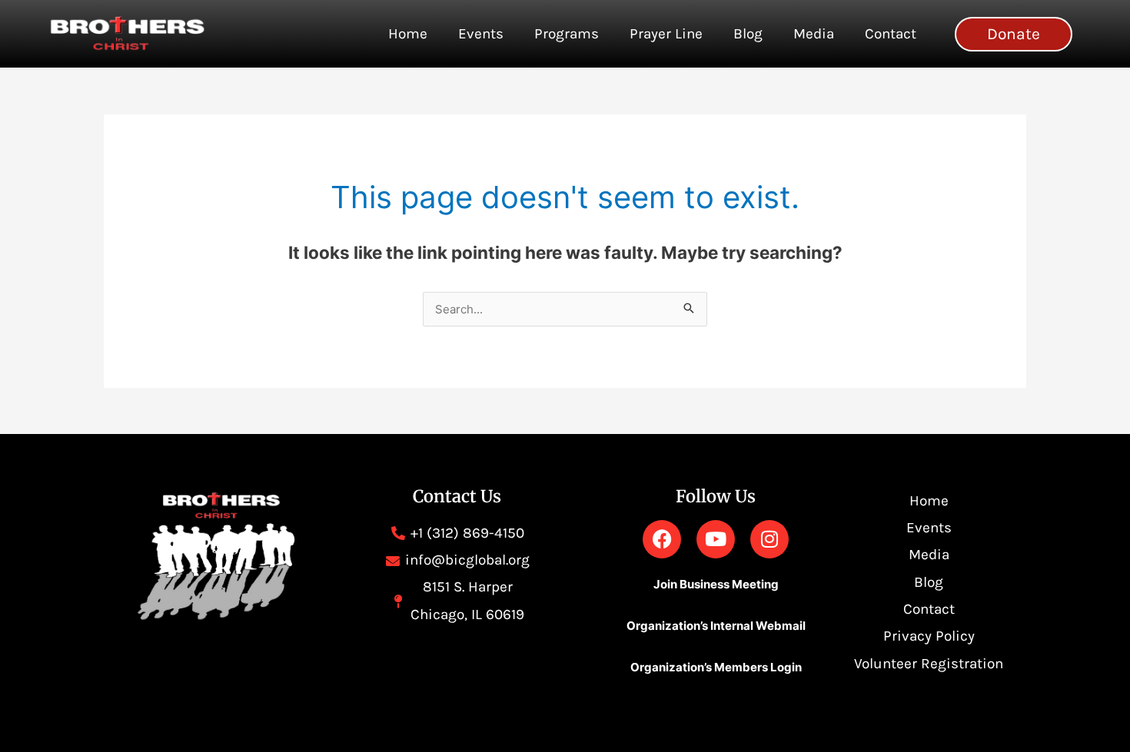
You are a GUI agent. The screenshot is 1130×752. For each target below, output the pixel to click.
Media (813, 33)
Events (481, 33)
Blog (748, 33)
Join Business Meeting (716, 584)
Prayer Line (666, 33)
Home (407, 33)
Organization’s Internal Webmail (716, 625)
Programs (566, 33)
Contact (890, 33)
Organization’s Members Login (716, 667)
